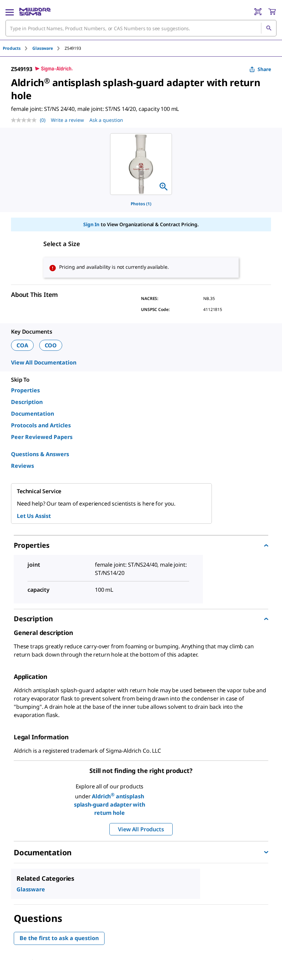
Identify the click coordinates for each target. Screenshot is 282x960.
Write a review (67, 120)
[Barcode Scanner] (258, 12)
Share (264, 69)
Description (27, 402)
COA (22, 345)
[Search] (268, 28)
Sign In (91, 224)
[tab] (17, 48)
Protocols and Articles (41, 425)
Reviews (22, 466)
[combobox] (141, 28)
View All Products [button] (141, 829)
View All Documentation (43, 362)
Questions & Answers (40, 454)
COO (51, 345)
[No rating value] (25, 120)
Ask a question (106, 120)
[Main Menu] (10, 11)
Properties (25, 390)
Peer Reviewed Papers (42, 437)
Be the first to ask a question (59, 938)
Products (12, 48)
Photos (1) (141, 204)
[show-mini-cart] (272, 11)
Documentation (32, 413)
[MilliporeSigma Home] (35, 12)
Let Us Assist (34, 515)
